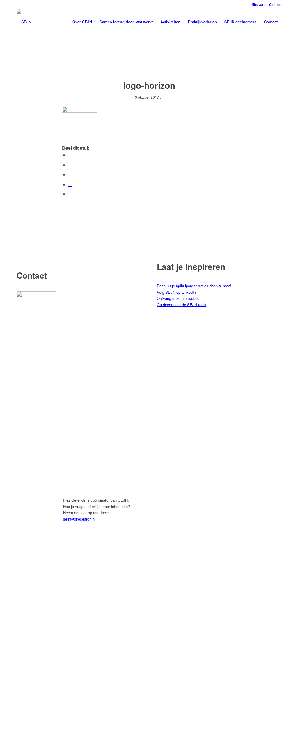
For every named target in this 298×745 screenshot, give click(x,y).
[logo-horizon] (149, 63)
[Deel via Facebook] (70, 155)
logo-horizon (149, 85)
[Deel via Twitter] (70, 165)
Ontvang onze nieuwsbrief (179, 298)
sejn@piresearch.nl (79, 519)
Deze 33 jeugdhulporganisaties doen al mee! (194, 285)
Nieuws (257, 4)
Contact (275, 4)
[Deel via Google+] (70, 174)
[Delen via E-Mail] (70, 194)
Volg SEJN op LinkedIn (176, 292)
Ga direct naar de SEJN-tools (181, 304)
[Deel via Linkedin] (70, 184)
